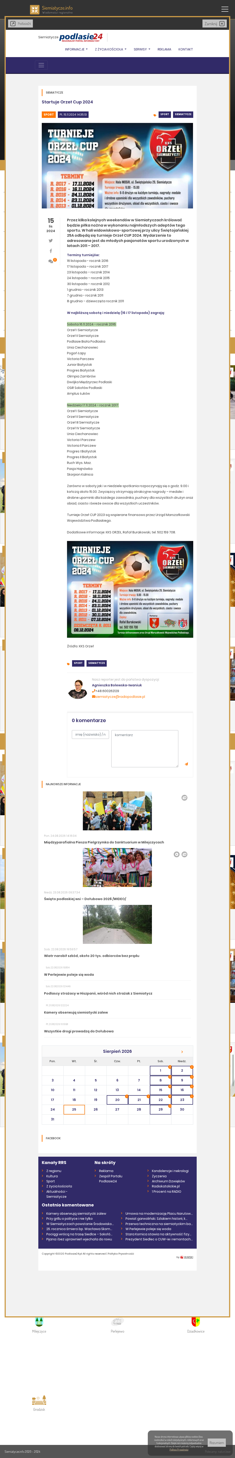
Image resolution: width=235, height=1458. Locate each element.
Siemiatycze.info (15, 1451)
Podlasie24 (24, 23)
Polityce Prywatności (179, 1449)
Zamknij (211, 23)
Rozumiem (217, 1442)
